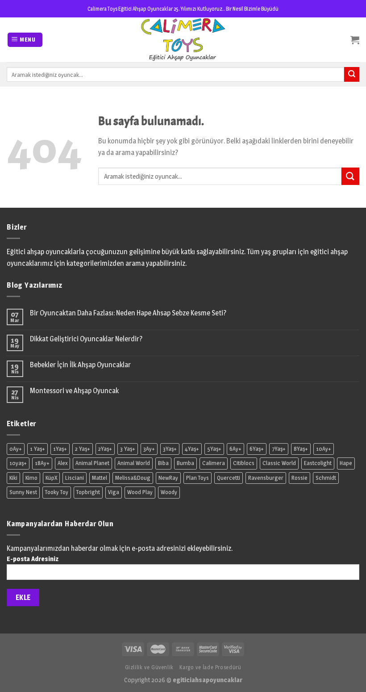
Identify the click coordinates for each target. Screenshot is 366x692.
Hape (346, 463)
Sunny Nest (23, 492)
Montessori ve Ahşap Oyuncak (74, 390)
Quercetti (228, 477)
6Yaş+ (257, 448)
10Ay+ (323, 448)
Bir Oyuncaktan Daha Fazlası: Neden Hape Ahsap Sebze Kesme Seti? (128, 313)
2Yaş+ (105, 448)
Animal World (133, 463)
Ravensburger (265, 477)
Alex (62, 463)
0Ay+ (15, 448)
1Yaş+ (60, 448)
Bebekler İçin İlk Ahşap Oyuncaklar (80, 365)
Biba (163, 463)
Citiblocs (243, 463)
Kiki (13, 477)
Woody (169, 492)
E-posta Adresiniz (32, 559)
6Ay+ (235, 448)
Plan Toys (197, 477)
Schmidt (326, 477)
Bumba (185, 463)
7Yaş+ (279, 448)
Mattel (99, 477)
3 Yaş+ (127, 448)
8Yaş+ (301, 448)
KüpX (51, 477)
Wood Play (140, 492)
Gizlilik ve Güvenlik (149, 667)
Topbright (88, 492)
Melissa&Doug (132, 477)
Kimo (31, 477)
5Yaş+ (214, 448)
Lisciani (74, 477)
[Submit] (350, 176)
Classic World (279, 463)
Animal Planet (92, 463)
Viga (113, 492)
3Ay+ (149, 448)
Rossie (299, 477)
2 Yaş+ (82, 448)
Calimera (213, 463)
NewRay (168, 477)
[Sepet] (354, 40)
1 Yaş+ (37, 448)
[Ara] (351, 74)
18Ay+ (42, 463)
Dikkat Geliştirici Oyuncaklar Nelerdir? (86, 339)
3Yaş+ (170, 448)
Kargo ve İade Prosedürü (210, 667)
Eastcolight (318, 463)
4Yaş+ (192, 448)
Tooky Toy (56, 492)
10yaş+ (18, 463)
